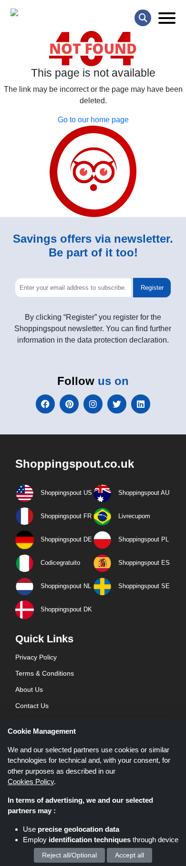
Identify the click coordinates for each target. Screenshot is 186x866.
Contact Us (32, 705)
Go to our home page (93, 120)
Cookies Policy (31, 781)
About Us (29, 689)
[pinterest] (69, 403)
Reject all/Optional (69, 855)
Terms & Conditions (44, 673)
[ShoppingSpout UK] (47, 14)
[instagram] (93, 403)
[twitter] (116, 403)
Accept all (129, 855)
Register (152, 287)
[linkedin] (140, 403)
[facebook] (45, 403)
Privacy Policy (36, 657)
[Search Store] (142, 18)
